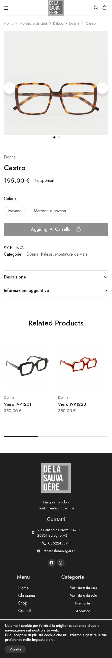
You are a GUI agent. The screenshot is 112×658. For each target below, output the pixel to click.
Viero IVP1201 (17, 404)
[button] (15, 211)
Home (8, 23)
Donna (74, 23)
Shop (22, 603)
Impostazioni (43, 639)
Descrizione (15, 277)
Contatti (25, 611)
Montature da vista (33, 23)
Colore (10, 199)
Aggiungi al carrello (51, 229)
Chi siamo (26, 596)
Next (102, 88)
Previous (9, 88)
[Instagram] (61, 563)
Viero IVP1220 (72, 404)
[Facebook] (51, 563)
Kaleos (58, 23)
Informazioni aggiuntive (26, 291)
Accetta (15, 649)
